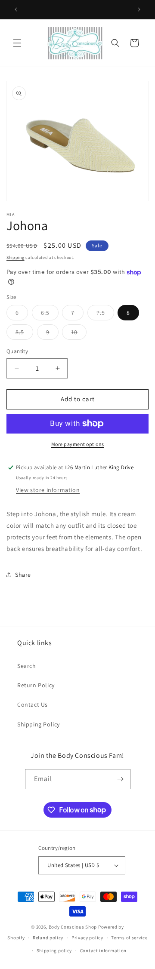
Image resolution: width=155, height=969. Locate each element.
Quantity (17, 351)
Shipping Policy (38, 724)
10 (79, 334)
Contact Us (32, 704)
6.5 (50, 314)
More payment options (77, 444)
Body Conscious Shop (73, 927)
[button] (17, 43)
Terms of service (129, 938)
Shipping (15, 257)
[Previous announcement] (15, 9)
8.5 (24, 334)
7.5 (105, 314)
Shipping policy (54, 950)
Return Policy (36, 685)
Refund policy (48, 938)
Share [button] (23, 574)
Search (26, 666)
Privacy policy (87, 938)
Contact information (103, 950)
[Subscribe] (120, 779)
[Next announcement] (139, 9)
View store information (48, 490)
